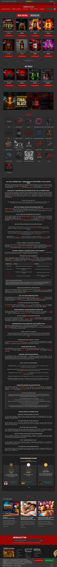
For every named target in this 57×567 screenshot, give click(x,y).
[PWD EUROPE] (19, 144)
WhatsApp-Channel (25, 389)
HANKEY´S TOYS (29, 138)
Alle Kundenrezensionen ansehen (47, 488)
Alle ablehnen (38, 560)
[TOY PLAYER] (19, 155)
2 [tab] (28, 487)
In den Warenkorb (8, 35)
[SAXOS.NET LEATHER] (49, 144)
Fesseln (48, 311)
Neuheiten (36, 386)
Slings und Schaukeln (30, 317)
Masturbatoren (8, 306)
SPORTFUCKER (9, 161)
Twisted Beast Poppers (29, 161)
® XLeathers (8, 172)
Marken (28, 114)
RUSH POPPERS (39, 149)
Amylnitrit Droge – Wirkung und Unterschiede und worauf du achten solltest (46, 518)
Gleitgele (43, 304)
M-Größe (13, 259)
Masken (48, 312)
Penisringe (42, 298)
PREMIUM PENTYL (8, 149)
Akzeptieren (49, 560)
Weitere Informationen (8, 565)
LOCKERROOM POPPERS (39, 138)
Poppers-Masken (9, 272)
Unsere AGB (28, 552)
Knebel (6, 313)
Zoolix (49, 161)
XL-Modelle (28, 260)
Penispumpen (8, 305)
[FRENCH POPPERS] (19, 132)
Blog (42, 1)
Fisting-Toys (28, 304)
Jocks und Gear (48, 348)
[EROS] (9, 132)
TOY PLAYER (18, 161)
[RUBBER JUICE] (29, 144)
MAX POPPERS (49, 138)
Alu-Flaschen (44, 236)
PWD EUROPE (19, 149)
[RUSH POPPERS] (39, 144)
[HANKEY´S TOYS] (29, 132)
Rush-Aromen (30, 186)
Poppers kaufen (8, 209)
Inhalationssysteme (45, 186)
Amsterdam (46, 209)
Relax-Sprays (28, 341)
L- (22, 260)
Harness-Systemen (21, 312)
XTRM (39, 161)
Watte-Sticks (30, 290)
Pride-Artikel (24, 349)
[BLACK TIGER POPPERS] (49, 121)
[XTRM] (39, 155)
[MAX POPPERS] (49, 132)
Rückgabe (37, 556)
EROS (9, 138)
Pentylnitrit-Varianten (27, 217)
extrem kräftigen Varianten (27, 246)
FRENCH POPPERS (18, 138)
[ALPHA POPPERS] (19, 121)
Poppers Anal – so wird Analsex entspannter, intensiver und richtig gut (28, 518)
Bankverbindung (38, 551)
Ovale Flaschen (17, 236)
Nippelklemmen (28, 313)
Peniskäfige (26, 318)
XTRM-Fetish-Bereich (38, 319)
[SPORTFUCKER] (9, 155)
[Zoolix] (49, 155)
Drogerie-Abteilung (47, 325)
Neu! (44, 1)
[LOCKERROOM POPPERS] (39, 132)
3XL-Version (48, 260)
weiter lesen (5, 526)
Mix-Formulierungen (42, 219)
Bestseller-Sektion (22, 387)
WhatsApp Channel (37, 1)
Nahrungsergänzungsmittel (15, 342)
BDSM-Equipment (18, 187)
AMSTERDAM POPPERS (38, 127)
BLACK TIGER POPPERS (49, 127)
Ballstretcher (24, 299)
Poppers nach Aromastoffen (16, 220)
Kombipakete (25, 372)
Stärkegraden (49, 244)
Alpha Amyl (11, 210)
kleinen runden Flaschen (36, 228)
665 (9, 127)
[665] (9, 121)
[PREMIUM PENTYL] (9, 144)
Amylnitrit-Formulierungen (27, 218)
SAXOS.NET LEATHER (49, 149)
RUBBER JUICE (29, 149)
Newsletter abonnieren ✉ (21, 1)
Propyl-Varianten (27, 219)
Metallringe (17, 300)
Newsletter (11, 389)
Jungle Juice (40, 209)
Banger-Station (43, 289)
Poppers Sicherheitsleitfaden (9, 518)
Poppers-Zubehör (41, 252)
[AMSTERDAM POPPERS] (39, 121)
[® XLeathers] (9, 166)
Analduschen (8, 328)
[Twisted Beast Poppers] (29, 155)
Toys (13, 195)
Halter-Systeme (9, 275)
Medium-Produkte (15, 245)
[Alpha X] (29, 121)
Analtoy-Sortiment (39, 297)
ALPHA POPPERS (19, 127)
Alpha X (29, 127)
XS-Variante (33, 258)
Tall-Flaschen (35, 234)
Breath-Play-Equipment (34, 350)
